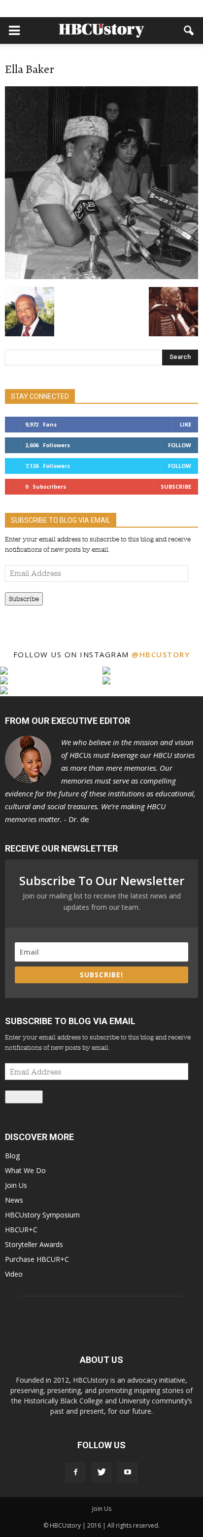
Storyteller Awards (34, 1244)
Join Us (16, 1185)
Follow (179, 445)
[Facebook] (75, 1472)
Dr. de (100, 780)
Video (14, 1274)
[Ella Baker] (101, 276)
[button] (189, 30)
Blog (12, 1155)
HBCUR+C (21, 1229)
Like (185, 424)
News (14, 1200)
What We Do (25, 1170)
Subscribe (176, 486)
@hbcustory (161, 654)
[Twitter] (101, 1472)
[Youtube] (127, 1472)
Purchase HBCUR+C (37, 1259)
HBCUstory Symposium (42, 1214)
